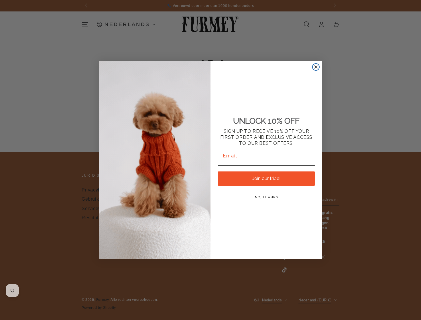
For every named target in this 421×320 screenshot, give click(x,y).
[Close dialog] (315, 67)
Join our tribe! (266, 178)
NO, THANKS (266, 197)
